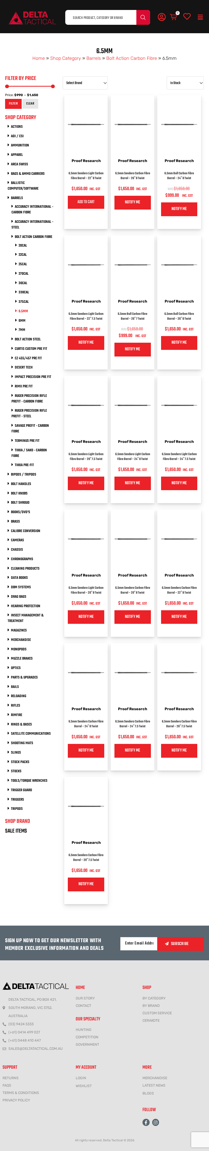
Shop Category (65, 58)
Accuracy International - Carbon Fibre (32, 209)
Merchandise (21, 640)
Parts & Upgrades (24, 677)
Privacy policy (16, 1100)
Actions (17, 127)
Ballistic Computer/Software (23, 186)
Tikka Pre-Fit (24, 465)
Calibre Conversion (25, 531)
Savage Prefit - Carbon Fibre (30, 428)
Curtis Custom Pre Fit (31, 349)
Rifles (15, 706)
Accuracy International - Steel (32, 225)
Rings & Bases (21, 724)
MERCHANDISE (154, 1078)
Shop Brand (17, 821)
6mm (22, 321)
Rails (15, 687)
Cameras (17, 540)
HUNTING (84, 1030)
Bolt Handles (21, 484)
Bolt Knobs (19, 493)
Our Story (85, 998)
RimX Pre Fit (24, 386)
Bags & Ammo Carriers (28, 174)
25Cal (23, 264)
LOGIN (81, 1078)
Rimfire (16, 715)
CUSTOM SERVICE (157, 1013)
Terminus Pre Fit (27, 441)
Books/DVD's (20, 512)
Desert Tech (24, 367)
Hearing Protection (25, 606)
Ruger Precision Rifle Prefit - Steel (29, 413)
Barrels (93, 58)
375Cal (24, 302)
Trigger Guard (21, 790)
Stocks (16, 771)
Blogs (148, 1093)
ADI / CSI (17, 136)
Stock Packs (20, 762)
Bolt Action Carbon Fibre (131, 58)
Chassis (17, 550)
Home (38, 58)
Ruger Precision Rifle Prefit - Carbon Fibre (29, 399)
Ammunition (20, 145)
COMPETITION (87, 1037)
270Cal (24, 274)
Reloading (18, 696)
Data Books (19, 578)
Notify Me (132, 202)
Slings (16, 753)
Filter (13, 103)
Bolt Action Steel (28, 339)
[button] (200, 17)
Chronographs (22, 559)
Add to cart (86, 202)
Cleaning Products (25, 569)
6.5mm (23, 311)
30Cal (23, 283)
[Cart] (174, 17)
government (87, 1044)
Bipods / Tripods (23, 474)
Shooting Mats (22, 743)
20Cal (23, 246)
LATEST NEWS (153, 1085)
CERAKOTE (151, 1020)
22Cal (23, 255)
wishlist (84, 1086)
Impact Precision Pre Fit (33, 377)
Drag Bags (18, 597)
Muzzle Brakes (22, 658)
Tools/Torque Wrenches (29, 781)
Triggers (17, 800)
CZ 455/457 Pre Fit (28, 358)
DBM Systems (21, 587)
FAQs (7, 1085)
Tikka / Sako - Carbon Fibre (29, 453)
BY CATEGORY (154, 998)
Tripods (17, 809)
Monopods (19, 649)
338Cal (24, 292)
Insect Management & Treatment (26, 618)
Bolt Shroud (20, 503)
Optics (16, 668)
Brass (15, 522)
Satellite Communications (31, 734)
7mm (22, 330)
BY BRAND (151, 1006)
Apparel (17, 155)
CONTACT (83, 1006)
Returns (11, 1078)
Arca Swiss (19, 164)
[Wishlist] (187, 16)
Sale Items (16, 831)
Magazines (19, 630)
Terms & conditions (21, 1093)
